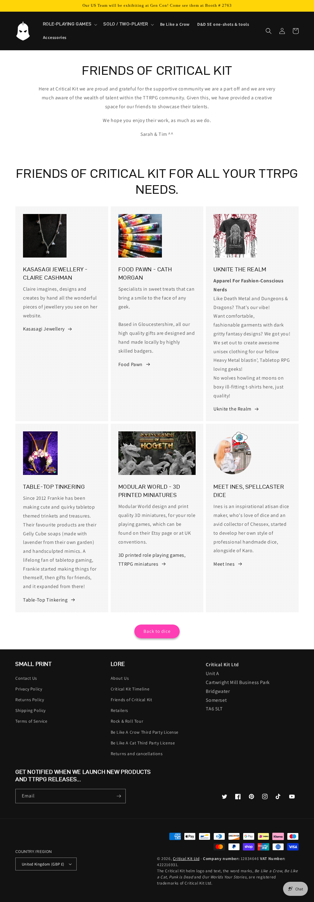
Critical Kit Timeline (130, 689)
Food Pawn (130, 364)
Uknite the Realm (232, 409)
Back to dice (157, 631)
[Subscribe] (118, 796)
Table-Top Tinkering (45, 600)
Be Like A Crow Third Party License (144, 732)
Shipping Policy (30, 710)
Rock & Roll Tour (127, 721)
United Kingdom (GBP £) (43, 864)
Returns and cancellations (137, 753)
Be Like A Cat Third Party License (143, 743)
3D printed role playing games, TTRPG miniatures (152, 559)
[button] (69, 24)
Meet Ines (224, 564)
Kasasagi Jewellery (44, 329)
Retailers (119, 710)
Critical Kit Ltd (186, 858)
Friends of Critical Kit (131, 699)
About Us (120, 678)
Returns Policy (29, 699)
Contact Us (26, 678)
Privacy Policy (28, 689)
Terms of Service (31, 721)
